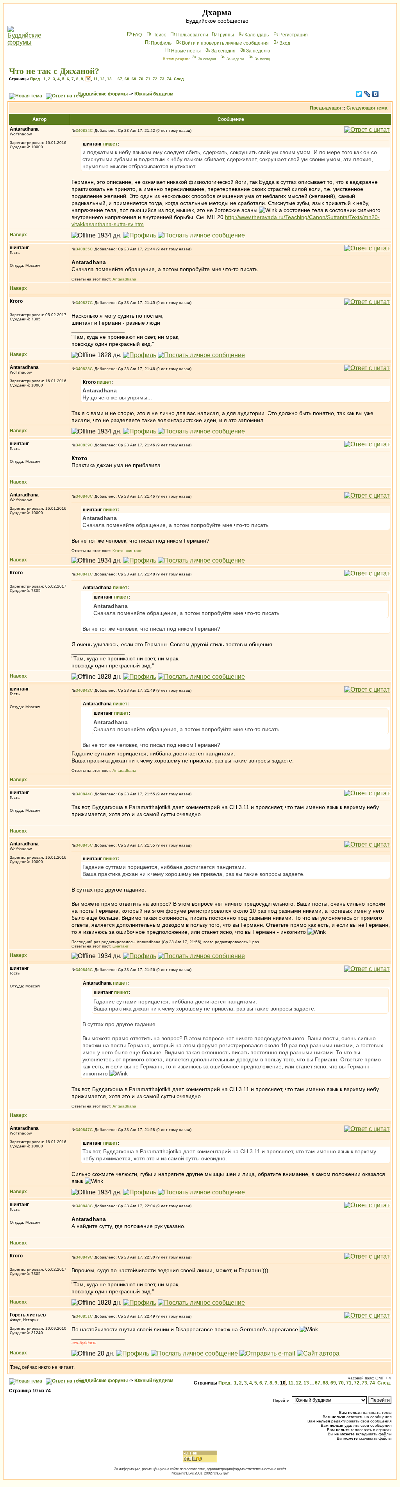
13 (109, 79)
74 (169, 79)
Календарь (257, 35)
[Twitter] (359, 94)
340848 (83, 1206)
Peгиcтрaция (293, 35)
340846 (83, 969)
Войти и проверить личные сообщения (225, 43)
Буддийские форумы (103, 94)
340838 (83, 369)
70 (141, 79)
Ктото (117, 550)
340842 (83, 690)
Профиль (161, 43)
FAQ (137, 35)
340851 (83, 1316)
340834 (83, 130)
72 (155, 79)
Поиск (159, 35)
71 (148, 79)
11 (95, 79)
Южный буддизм (153, 94)
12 (102, 79)
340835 (83, 249)
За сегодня (223, 51)
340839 (83, 445)
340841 (83, 574)
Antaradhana (124, 279)
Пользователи (192, 35)
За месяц (262, 59)
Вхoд (284, 43)
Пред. (35, 79)
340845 (83, 845)
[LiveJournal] (367, 94)
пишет (110, 144)
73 (162, 79)
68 (127, 79)
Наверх (18, 234)
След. (179, 79)
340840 (83, 496)
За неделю (258, 51)
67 (120, 79)
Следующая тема (367, 108)
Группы (226, 35)
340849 (83, 1257)
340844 (83, 794)
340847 (83, 1129)
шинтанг (134, 550)
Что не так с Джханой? (54, 71)
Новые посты (186, 51)
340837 (83, 302)
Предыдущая (325, 108)
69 (134, 79)
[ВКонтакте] (375, 94)
